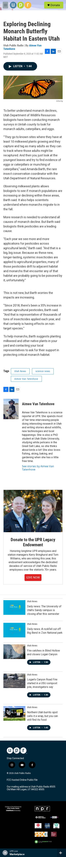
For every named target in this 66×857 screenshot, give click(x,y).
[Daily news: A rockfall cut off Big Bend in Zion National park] (14, 630)
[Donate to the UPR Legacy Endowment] (33, 511)
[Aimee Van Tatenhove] (11, 409)
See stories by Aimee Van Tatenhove (38, 467)
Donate (55, 5)
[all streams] (61, 853)
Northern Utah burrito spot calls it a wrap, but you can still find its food (42, 716)
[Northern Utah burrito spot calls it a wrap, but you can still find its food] (14, 713)
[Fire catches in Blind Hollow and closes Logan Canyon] (14, 651)
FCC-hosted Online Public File (22, 780)
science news (43, 371)
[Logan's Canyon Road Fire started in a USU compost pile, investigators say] (14, 680)
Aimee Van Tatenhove (26, 379)
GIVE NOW (33, 577)
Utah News (20, 371)
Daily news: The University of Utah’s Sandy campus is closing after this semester (44, 610)
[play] (5, 852)
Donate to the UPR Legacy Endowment (33, 542)
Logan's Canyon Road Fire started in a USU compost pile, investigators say (42, 683)
